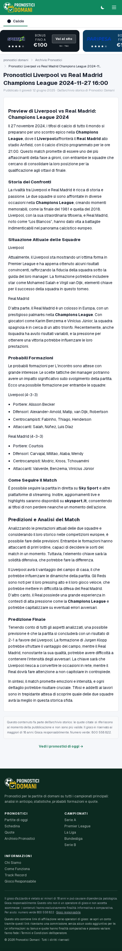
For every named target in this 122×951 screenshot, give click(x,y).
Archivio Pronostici (48, 60)
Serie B (70, 845)
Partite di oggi (16, 820)
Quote (9, 832)
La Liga (70, 832)
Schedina (12, 826)
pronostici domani (15, 60)
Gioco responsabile (68, 912)
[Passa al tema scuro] (102, 7)
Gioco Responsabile (20, 881)
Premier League (77, 826)
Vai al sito (64, 39)
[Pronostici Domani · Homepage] (19, 7)
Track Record (16, 875)
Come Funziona (17, 869)
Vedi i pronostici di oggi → (61, 746)
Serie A (70, 820)
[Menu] (114, 7)
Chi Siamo (13, 862)
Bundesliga (73, 838)
